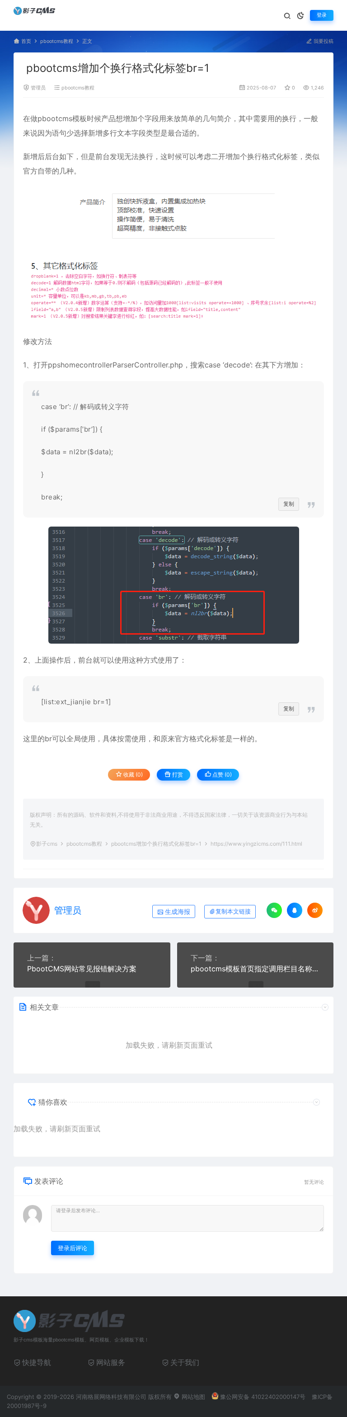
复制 (288, 504)
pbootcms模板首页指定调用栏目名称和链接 (255, 968)
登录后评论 (72, 1248)
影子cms (46, 843)
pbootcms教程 (56, 41)
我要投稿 (322, 41)
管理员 (38, 88)
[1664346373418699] (173, 289)
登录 (322, 15)
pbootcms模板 (62, 118)
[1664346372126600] (173, 215)
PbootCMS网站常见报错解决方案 (81, 968)
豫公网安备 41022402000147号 (262, 1396)
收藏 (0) (132, 774)
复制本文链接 (233, 911)
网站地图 (192, 1396)
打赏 (177, 774)
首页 (26, 41)
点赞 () (221, 774)
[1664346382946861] (173, 585)
